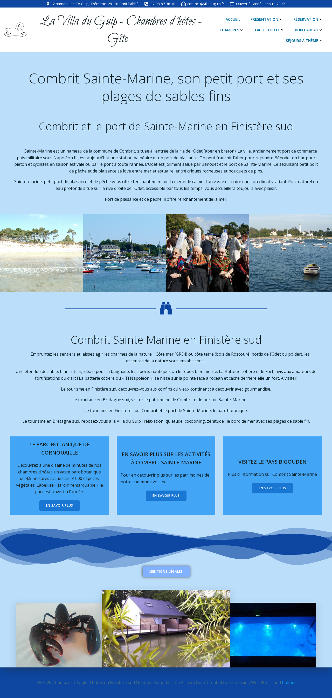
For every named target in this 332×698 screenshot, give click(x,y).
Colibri (288, 682)
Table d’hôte (267, 29)
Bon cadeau (306, 29)
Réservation (305, 19)
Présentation (264, 19)
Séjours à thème (302, 40)
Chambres (229, 29)
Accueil (233, 19)
